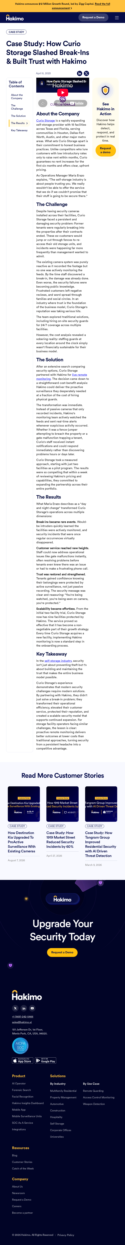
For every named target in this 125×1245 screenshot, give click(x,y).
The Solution (18, 116)
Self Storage (57, 1124)
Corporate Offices (60, 1130)
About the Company (17, 97)
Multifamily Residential (63, 1091)
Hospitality (56, 1117)
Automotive (57, 1104)
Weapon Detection (94, 1104)
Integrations (19, 1129)
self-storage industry (58, 660)
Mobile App (19, 1110)
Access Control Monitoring (98, 1097)
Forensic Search (21, 1090)
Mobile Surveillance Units (27, 1116)
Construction (57, 1110)
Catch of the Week (23, 1168)
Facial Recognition (22, 1097)
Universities (57, 1137)
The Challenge (17, 107)
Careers (16, 1206)
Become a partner (22, 1213)
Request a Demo (21, 1200)
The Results (18, 123)
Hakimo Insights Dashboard (28, 1103)
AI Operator (19, 1083)
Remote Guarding (93, 1091)
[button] (117, 17)
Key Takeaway (19, 130)
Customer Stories (22, 1162)
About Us (17, 1187)
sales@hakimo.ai (22, 1022)
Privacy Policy (65, 1235)
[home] (15, 17)
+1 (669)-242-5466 (22, 1016)
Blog (14, 1155)
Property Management (63, 1097)
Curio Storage (45, 120)
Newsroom (18, 1193)
